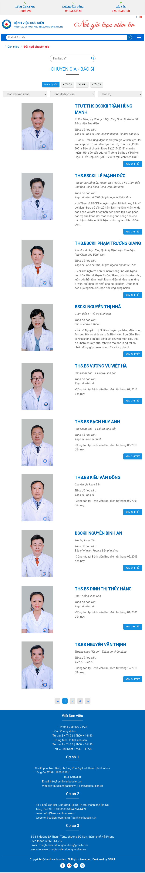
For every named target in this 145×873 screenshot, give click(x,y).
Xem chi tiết (133, 163)
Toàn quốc (51, 84)
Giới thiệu (13, 46)
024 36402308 (121, 11)
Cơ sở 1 (67, 84)
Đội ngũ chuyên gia (36, 46)
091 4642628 (73, 11)
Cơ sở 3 (96, 84)
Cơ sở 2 (82, 84)
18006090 (25, 11)
